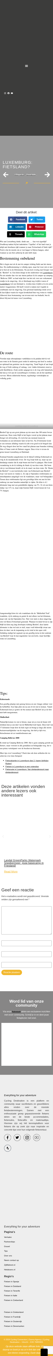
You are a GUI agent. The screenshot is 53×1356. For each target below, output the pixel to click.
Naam (5, 939)
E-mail (5, 950)
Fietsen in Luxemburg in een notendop (22, 766)
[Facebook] (8, 93)
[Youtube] (12, 93)
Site (3, 961)
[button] (26, 66)
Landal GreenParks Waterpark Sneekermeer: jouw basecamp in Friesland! (24, 863)
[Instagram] (5, 93)
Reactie (5, 905)
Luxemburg (47, 273)
